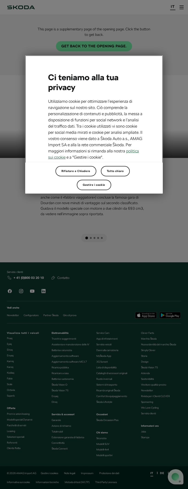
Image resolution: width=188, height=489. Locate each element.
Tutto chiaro (115, 171)
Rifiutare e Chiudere (75, 171)
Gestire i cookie (94, 184)
